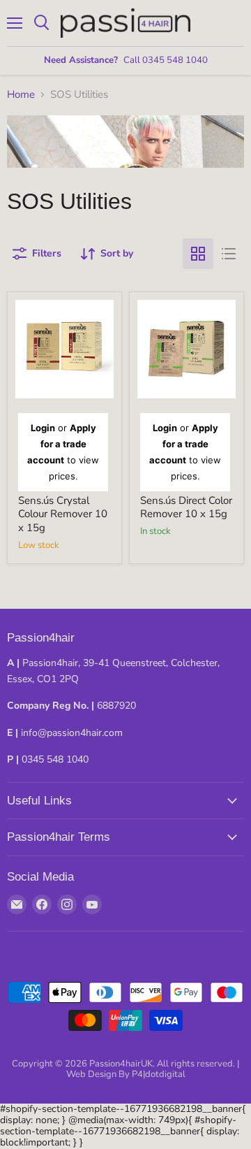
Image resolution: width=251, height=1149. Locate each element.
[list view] (228, 253)
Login (43, 427)
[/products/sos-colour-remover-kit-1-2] (64, 349)
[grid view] (198, 253)
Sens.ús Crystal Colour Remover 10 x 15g (62, 514)
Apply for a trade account (61, 443)
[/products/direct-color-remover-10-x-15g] (186, 349)
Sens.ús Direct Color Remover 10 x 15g (186, 507)
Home (21, 95)
